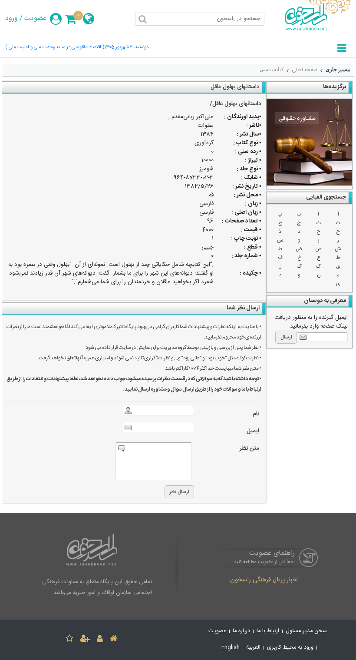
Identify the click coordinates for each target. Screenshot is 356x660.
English (230, 647)
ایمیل (253, 431)
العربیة (253, 647)
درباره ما (241, 631)
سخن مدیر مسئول (306, 631)
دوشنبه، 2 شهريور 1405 (126, 47)
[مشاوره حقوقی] (309, 142)
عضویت (35, 18)
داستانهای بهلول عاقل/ (235, 104)
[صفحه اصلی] (113, 639)
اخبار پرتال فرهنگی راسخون (264, 580)
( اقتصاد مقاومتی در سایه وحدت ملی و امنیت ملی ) (54, 47)
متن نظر (249, 448)
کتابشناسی (272, 69)
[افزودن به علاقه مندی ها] (69, 639)
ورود (11, 18)
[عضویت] (85, 639)
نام (256, 414)
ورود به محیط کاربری (290, 647)
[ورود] (99, 639)
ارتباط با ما (268, 631)
